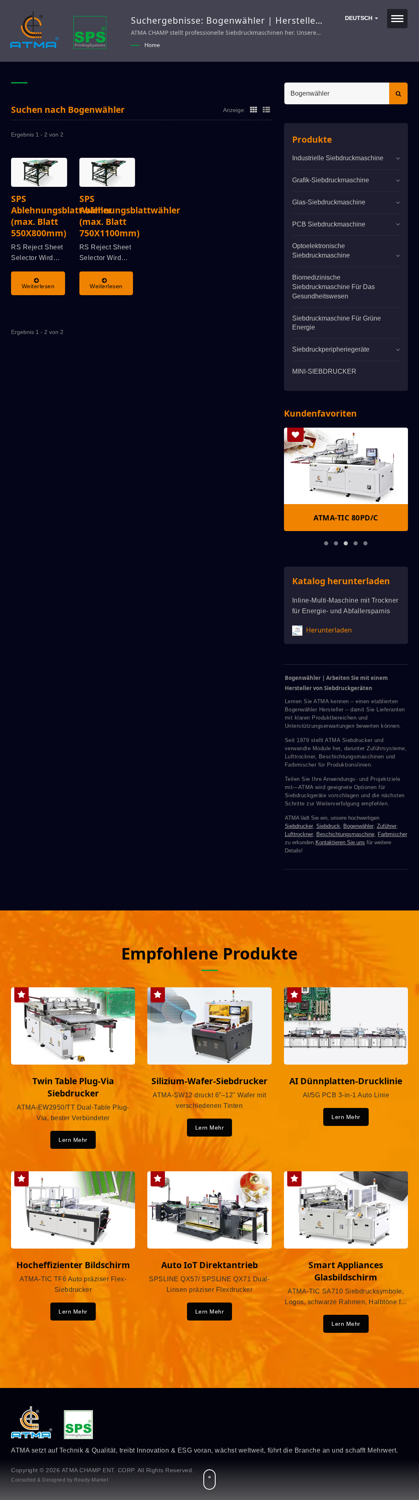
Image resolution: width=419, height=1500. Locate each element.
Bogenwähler (358, 826)
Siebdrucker (299, 826)
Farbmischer (392, 834)
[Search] (398, 93)
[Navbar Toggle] (397, 18)
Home (152, 45)
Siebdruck (328, 826)
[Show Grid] (253, 109)
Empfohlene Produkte (209, 953)
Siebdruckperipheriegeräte (330, 349)
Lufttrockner (299, 834)
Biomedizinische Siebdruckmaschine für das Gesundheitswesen (333, 287)
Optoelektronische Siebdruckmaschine (321, 250)
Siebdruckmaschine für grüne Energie (336, 323)
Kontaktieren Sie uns (340, 842)
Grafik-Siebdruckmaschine (330, 180)
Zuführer (386, 826)
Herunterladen (328, 630)
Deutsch (359, 18)
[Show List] (266, 109)
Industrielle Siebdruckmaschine (337, 158)
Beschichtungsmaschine (345, 834)
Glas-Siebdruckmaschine (328, 202)
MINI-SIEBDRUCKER (324, 371)
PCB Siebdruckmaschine (328, 224)
